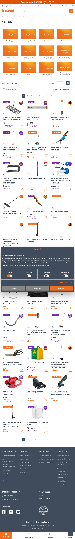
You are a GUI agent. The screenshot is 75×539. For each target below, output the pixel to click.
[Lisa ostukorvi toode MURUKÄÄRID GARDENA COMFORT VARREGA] (70, 308)
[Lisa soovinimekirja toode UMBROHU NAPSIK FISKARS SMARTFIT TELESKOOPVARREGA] (4, 418)
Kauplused (7, 6)
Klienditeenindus (39, 6)
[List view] (71, 83)
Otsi (71, 11)
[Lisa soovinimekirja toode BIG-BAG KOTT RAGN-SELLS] (28, 359)
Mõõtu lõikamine (25, 465)
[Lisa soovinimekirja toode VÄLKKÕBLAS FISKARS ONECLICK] (4, 297)
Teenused (53, 6)
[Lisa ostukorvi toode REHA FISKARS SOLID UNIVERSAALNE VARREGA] (22, 217)
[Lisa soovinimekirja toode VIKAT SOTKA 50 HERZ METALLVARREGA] (4, 144)
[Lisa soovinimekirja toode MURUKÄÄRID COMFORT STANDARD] (53, 144)
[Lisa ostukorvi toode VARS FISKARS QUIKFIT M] (46, 189)
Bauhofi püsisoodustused (46, 459)
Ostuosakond (61, 471)
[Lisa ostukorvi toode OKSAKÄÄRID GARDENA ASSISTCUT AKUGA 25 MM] (70, 400)
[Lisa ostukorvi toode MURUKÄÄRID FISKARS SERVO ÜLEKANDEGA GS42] (22, 370)
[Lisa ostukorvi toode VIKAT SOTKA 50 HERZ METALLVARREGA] (22, 156)
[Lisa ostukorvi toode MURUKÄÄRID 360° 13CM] (46, 217)
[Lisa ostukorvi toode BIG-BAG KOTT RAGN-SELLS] (46, 370)
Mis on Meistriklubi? (45, 456)
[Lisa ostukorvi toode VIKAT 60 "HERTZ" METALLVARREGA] (46, 125)
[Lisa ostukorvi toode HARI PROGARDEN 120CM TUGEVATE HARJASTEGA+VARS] (70, 340)
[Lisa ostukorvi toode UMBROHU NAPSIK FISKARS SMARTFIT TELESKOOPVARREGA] (22, 431)
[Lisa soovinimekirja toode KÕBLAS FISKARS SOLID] (53, 207)
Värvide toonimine (26, 469)
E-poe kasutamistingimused (8, 460)
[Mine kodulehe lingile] (8, 11)
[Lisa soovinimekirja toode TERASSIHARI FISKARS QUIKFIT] (28, 297)
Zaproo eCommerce (37, 528)
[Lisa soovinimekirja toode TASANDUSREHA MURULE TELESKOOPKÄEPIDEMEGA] (4, 113)
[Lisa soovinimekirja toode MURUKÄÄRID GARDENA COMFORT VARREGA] (53, 297)
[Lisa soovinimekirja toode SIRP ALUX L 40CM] (4, 326)
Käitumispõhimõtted (63, 459)
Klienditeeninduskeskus (9, 456)
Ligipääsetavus (6, 480)
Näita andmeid (64, 282)
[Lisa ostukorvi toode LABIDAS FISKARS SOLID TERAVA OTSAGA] (70, 125)
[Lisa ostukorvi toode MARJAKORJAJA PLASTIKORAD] (22, 400)
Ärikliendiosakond (62, 474)
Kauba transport (25, 456)
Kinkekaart (23, 472)
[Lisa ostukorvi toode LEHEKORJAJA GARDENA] (46, 400)
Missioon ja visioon (63, 456)
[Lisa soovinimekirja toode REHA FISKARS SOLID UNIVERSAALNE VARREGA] (4, 207)
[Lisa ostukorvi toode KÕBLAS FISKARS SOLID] (70, 217)
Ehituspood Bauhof (6, 16)
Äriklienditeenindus (22, 6)
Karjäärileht (65, 6)
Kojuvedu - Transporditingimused (9, 466)
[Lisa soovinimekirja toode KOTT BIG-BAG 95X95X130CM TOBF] (28, 418)
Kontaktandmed (62, 478)
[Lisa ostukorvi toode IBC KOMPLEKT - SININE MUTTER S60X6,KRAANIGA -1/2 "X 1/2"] (70, 189)
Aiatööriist (25, 16)
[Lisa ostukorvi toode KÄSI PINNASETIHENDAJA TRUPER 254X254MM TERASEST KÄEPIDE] (70, 370)
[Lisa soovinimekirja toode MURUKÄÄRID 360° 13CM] (28, 207)
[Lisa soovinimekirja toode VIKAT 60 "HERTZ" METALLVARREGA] (28, 113)
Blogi (41, 495)
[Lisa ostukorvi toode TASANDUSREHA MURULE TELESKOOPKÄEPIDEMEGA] (22, 125)
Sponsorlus (60, 484)
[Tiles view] (68, 83)
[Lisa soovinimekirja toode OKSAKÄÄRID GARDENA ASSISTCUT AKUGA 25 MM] (53, 388)
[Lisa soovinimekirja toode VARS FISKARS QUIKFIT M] (28, 174)
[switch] (28, 275)
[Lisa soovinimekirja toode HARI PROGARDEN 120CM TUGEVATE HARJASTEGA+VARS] (53, 326)
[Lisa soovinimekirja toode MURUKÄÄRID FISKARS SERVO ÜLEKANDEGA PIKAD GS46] (28, 326)
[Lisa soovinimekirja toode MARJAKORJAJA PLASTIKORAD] (4, 388)
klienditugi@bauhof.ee (11, 499)
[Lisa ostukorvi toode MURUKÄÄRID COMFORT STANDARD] (70, 156)
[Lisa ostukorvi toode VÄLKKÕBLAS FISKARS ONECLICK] (22, 308)
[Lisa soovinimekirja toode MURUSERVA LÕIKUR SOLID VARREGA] (28, 235)
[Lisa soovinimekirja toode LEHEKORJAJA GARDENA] (28, 388)
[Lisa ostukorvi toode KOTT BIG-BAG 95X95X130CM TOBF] (46, 431)
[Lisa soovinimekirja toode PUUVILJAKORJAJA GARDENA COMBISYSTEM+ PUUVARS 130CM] (28, 144)
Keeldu (13, 288)
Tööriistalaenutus (25, 462)
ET (72, 6)
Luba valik (37, 288)
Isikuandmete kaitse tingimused (63, 463)
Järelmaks (5, 473)
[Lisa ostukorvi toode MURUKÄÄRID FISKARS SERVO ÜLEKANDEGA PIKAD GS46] (46, 340)
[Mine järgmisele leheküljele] (51, 96)
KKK (3, 476)
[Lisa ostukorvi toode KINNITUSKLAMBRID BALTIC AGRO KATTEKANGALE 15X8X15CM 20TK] (22, 189)
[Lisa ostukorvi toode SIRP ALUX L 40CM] (22, 340)
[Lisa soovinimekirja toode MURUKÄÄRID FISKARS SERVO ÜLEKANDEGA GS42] (4, 359)
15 (47, 96)
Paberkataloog (45, 499)
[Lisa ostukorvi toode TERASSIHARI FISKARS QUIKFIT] (46, 308)
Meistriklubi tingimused (46, 462)
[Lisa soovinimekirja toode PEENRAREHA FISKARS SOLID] (53, 235)
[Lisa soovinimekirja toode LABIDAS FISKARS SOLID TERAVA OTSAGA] (53, 113)
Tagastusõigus (6, 470)
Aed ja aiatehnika (17, 16)
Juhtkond (60, 468)
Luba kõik (61, 288)
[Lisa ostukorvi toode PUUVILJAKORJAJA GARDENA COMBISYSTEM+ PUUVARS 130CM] (46, 156)
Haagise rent (24, 459)
